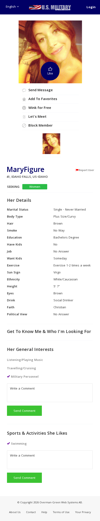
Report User (86, 170)
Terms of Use (61, 512)
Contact (31, 512)
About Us (14, 512)
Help (44, 512)
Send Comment (24, 411)
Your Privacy (83, 512)
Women (34, 187)
